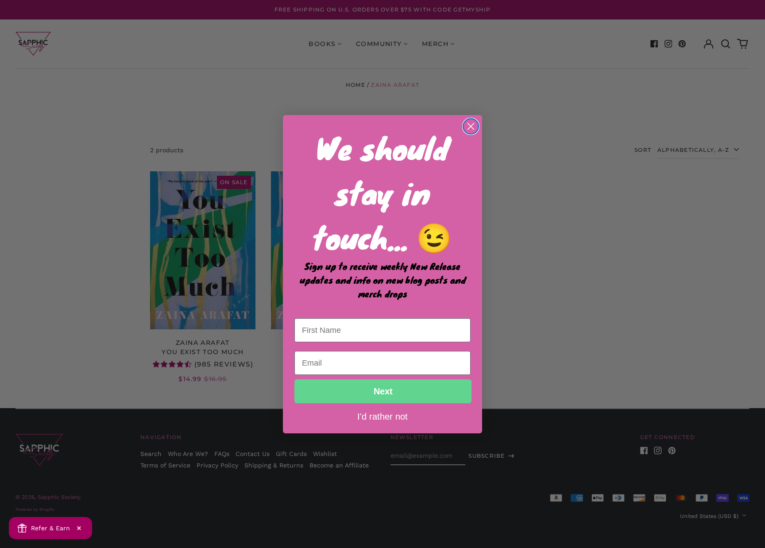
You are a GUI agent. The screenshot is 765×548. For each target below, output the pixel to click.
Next (383, 391)
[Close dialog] (471, 126)
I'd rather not (382, 416)
